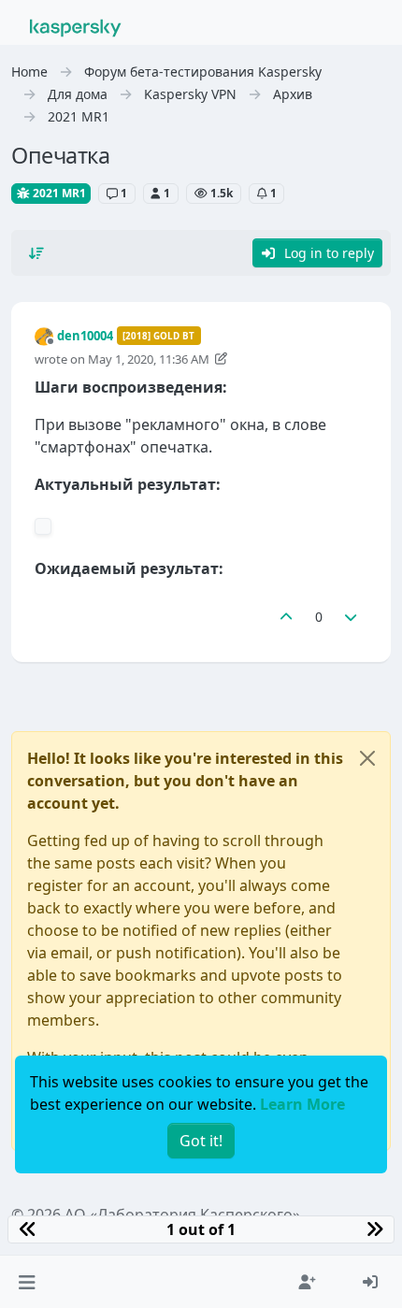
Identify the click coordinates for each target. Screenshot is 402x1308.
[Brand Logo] (76, 26)
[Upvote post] (286, 616)
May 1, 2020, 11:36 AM (148, 359)
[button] (26, 1282)
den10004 (85, 335)
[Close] (367, 758)
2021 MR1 (58, 193)
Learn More (302, 1104)
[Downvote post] (351, 616)
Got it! (201, 1140)
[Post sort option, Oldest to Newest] (36, 253)
